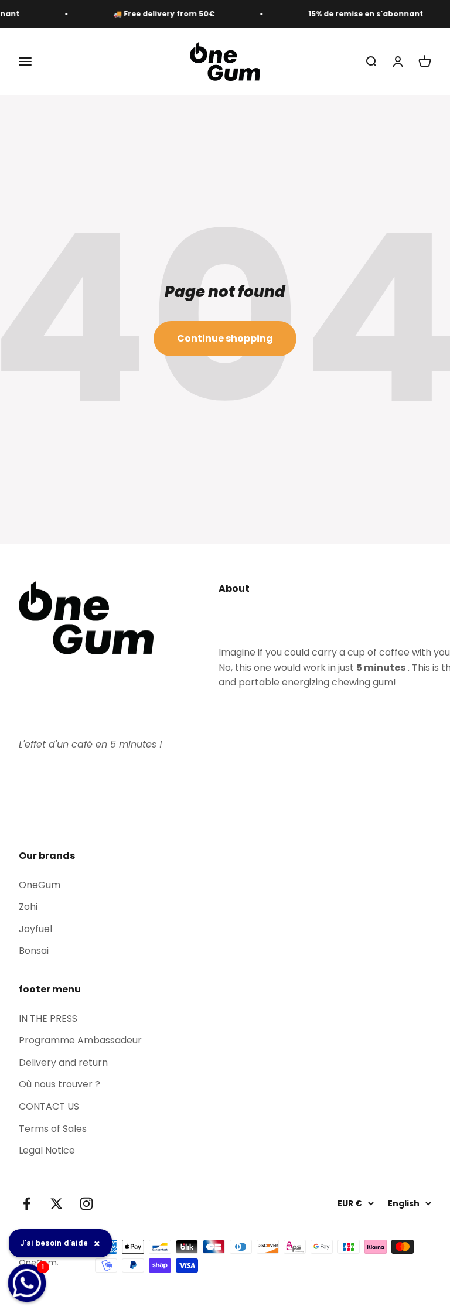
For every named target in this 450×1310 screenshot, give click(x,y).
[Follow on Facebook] (27, 1204)
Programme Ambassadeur (80, 1040)
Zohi (28, 906)
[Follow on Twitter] (56, 1204)
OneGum (39, 885)
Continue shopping (225, 338)
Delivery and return (63, 1062)
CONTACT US (49, 1106)
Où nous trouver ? (59, 1084)
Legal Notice (47, 1150)
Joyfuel (35, 929)
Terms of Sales (53, 1128)
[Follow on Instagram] (86, 1204)
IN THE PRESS (48, 1018)
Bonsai (34, 950)
